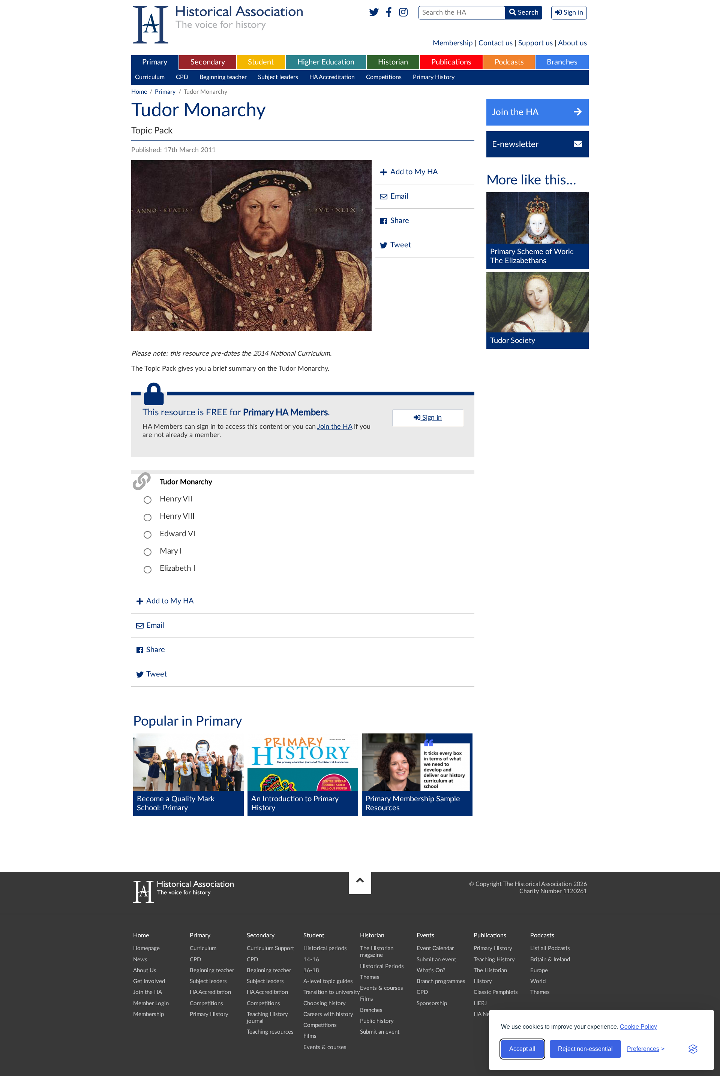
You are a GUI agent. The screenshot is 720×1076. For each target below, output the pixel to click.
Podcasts (509, 62)
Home (139, 92)
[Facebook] (388, 13)
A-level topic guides (328, 981)
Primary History (433, 77)
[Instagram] (404, 13)
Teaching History (494, 959)
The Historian (490, 970)
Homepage (146, 948)
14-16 (311, 959)
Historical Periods (382, 966)
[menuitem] (155, 62)
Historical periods (325, 948)
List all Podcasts (550, 948)
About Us (144, 970)
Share (399, 220)
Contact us (495, 43)
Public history (377, 1021)
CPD (182, 77)
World (538, 981)
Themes (370, 977)
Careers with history (328, 1014)
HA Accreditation (332, 77)
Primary (154, 62)
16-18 (311, 970)
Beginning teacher (223, 77)
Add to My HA (414, 172)
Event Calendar (435, 948)
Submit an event (379, 1032)
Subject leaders (278, 77)
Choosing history (324, 1003)
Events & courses (324, 1047)
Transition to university (331, 992)
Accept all (522, 1049)
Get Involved (149, 981)
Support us (535, 43)
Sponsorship (432, 1003)
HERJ (480, 1003)
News (140, 959)
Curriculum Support (270, 948)
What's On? (431, 970)
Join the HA (334, 427)
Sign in (431, 418)
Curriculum (150, 77)
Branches (562, 62)
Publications (451, 62)
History (483, 981)
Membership (453, 43)
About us (572, 43)
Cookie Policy (638, 1026)
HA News (485, 1014)
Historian (393, 62)
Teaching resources (270, 1032)
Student (261, 62)
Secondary (207, 62)
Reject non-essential (585, 1049)
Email (399, 196)
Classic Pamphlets (496, 992)
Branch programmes (441, 981)
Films (309, 1036)
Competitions (384, 77)
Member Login (151, 1003)
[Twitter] (374, 13)
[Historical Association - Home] (183, 901)
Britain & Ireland (550, 959)
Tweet (400, 245)
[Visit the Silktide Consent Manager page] (693, 1049)
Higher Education (325, 62)
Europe (539, 970)
